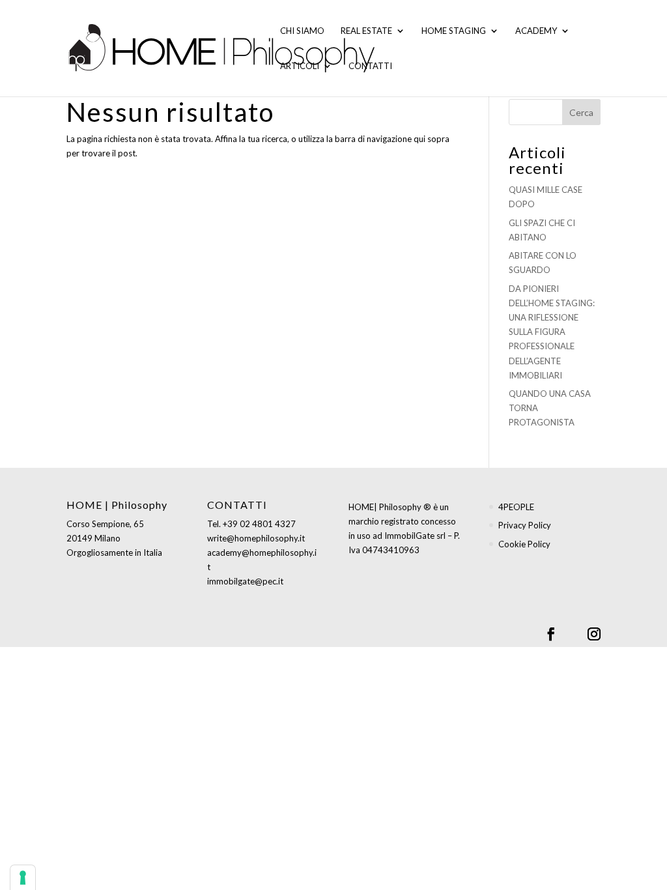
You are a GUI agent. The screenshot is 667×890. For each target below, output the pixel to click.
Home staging (453, 31)
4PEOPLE (516, 507)
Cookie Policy (524, 544)
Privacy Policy (524, 525)
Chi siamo (302, 31)
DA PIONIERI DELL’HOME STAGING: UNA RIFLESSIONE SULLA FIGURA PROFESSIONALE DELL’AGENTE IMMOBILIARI (552, 331)
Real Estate (366, 31)
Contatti (370, 66)
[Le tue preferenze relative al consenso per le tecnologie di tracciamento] (22, 877)
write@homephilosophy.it (256, 538)
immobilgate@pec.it (245, 581)
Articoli (299, 66)
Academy (536, 31)
